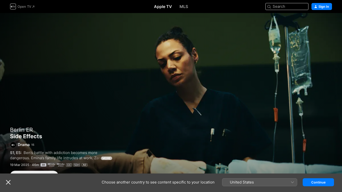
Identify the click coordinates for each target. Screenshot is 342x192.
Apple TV (163, 6)
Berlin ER (21, 129)
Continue (318, 182)
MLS (184, 6)
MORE (106, 158)
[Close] (8, 182)
